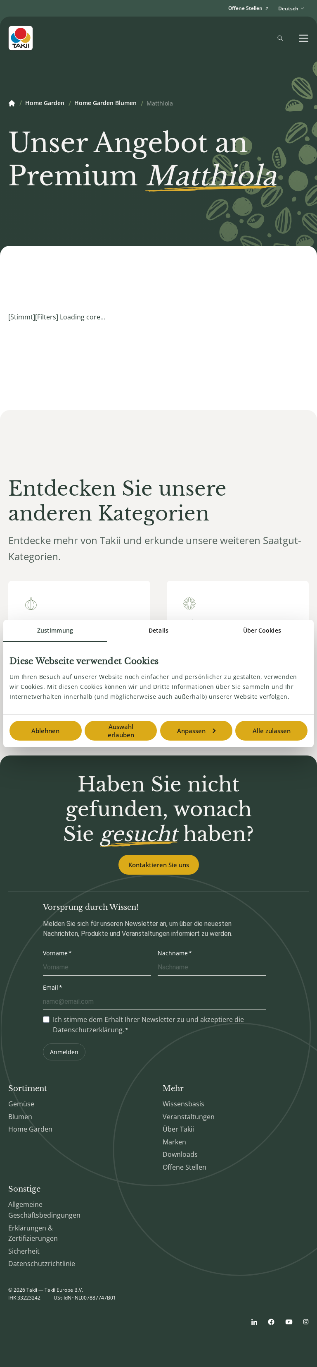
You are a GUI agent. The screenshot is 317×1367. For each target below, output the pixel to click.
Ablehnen (45, 731)
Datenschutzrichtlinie (41, 1263)
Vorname (55, 953)
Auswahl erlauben (121, 730)
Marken (174, 1141)
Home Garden (44, 103)
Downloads (180, 1154)
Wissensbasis (183, 1103)
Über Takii (178, 1129)
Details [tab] (158, 630)
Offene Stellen (184, 1167)
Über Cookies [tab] (262, 630)
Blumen (20, 1116)
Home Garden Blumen (105, 103)
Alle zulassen (272, 731)
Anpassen (191, 731)
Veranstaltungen (189, 1116)
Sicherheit (24, 1251)
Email (50, 987)
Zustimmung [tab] (55, 630)
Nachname (173, 953)
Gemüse (21, 1103)
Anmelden (64, 1052)
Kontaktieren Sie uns (158, 865)
